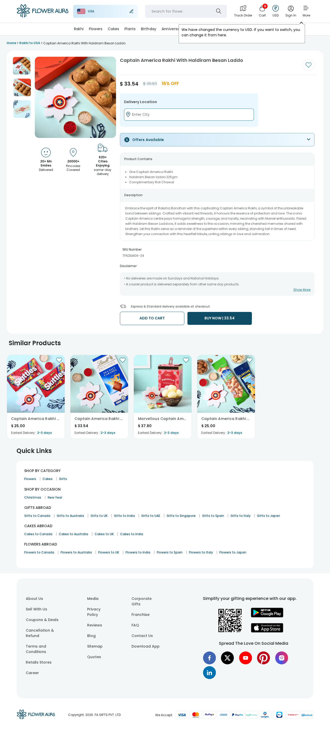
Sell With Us (36, 609)
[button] (21, 66)
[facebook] (209, 657)
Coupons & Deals (42, 619)
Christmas (32, 497)
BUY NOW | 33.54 (219, 318)
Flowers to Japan (232, 552)
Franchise (140, 614)
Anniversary (172, 28)
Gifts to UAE (150, 516)
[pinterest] (263, 657)
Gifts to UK (99, 516)
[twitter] (227, 657)
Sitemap (95, 646)
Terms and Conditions (36, 649)
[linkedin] (209, 672)
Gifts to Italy (240, 516)
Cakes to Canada (38, 534)
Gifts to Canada (37, 516)
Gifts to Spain (213, 516)
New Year (55, 497)
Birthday (148, 28)
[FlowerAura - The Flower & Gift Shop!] (42, 16)
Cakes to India (131, 534)
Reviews (94, 625)
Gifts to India (124, 516)
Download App (145, 646)
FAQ (135, 625)
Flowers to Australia (76, 552)
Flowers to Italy (201, 552)
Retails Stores (39, 662)
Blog (91, 635)
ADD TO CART (152, 318)
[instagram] (281, 657)
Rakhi (79, 28)
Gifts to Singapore (181, 516)
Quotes (94, 656)
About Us (34, 598)
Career (32, 672)
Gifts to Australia (70, 516)
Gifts (63, 479)
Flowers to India (138, 552)
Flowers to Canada (39, 552)
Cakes (113, 28)
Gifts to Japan (268, 516)
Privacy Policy (94, 612)
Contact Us (142, 635)
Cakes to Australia (73, 534)
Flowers (96, 28)
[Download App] (267, 616)
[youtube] (245, 657)
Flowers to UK (108, 552)
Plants (130, 28)
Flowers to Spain (170, 552)
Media (92, 598)
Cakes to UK (104, 534)
